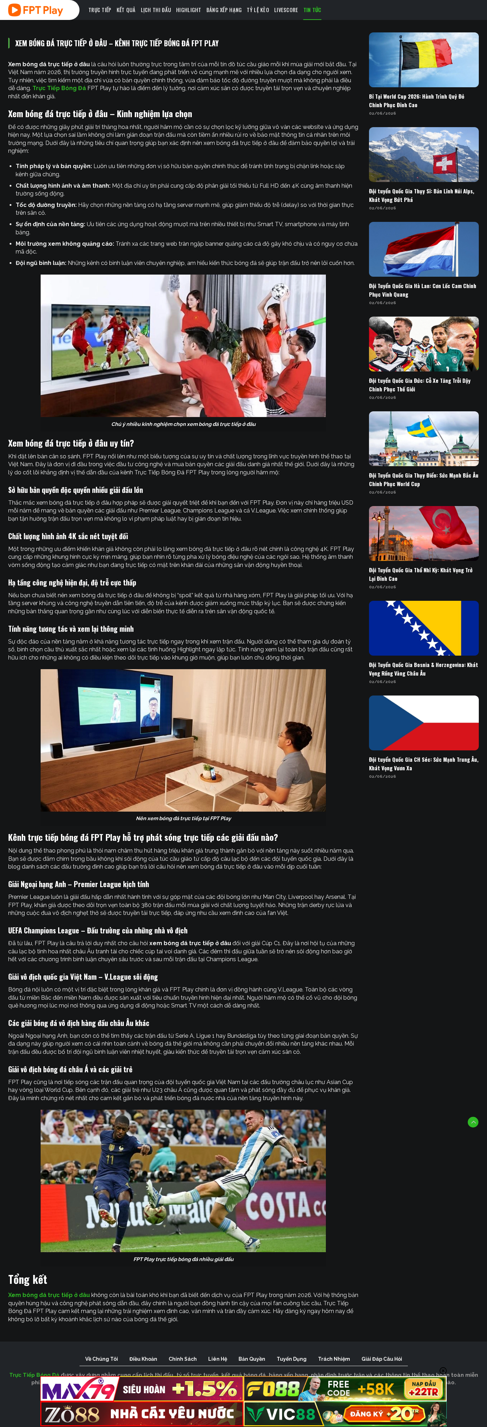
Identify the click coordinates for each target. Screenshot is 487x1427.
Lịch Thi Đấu (156, 10)
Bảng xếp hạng (224, 10)
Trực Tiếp (100, 10)
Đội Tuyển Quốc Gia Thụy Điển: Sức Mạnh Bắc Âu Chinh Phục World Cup (423, 479)
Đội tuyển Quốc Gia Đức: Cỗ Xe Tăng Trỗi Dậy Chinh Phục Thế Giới (420, 384)
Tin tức (312, 10)
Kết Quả (126, 10)
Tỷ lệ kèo (258, 10)
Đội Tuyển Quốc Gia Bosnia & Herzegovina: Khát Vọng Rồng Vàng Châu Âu (423, 669)
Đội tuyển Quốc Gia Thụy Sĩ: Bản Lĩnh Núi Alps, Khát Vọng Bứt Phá (421, 195)
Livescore (286, 10)
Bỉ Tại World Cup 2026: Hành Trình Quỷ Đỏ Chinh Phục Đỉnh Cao (416, 100)
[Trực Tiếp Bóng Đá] (45, 10)
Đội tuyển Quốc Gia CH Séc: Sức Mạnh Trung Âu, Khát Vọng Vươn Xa (423, 763)
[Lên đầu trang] (473, 1122)
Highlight (188, 10)
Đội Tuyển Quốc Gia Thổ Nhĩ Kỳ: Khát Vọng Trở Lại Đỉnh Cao (420, 574)
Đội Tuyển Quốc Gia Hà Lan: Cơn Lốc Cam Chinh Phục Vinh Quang (422, 290)
